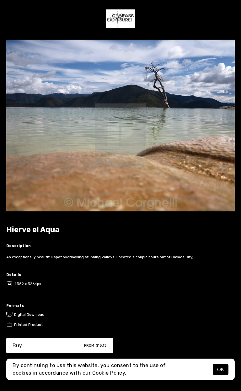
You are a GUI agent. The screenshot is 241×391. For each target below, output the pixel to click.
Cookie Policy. (109, 373)
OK (220, 369)
